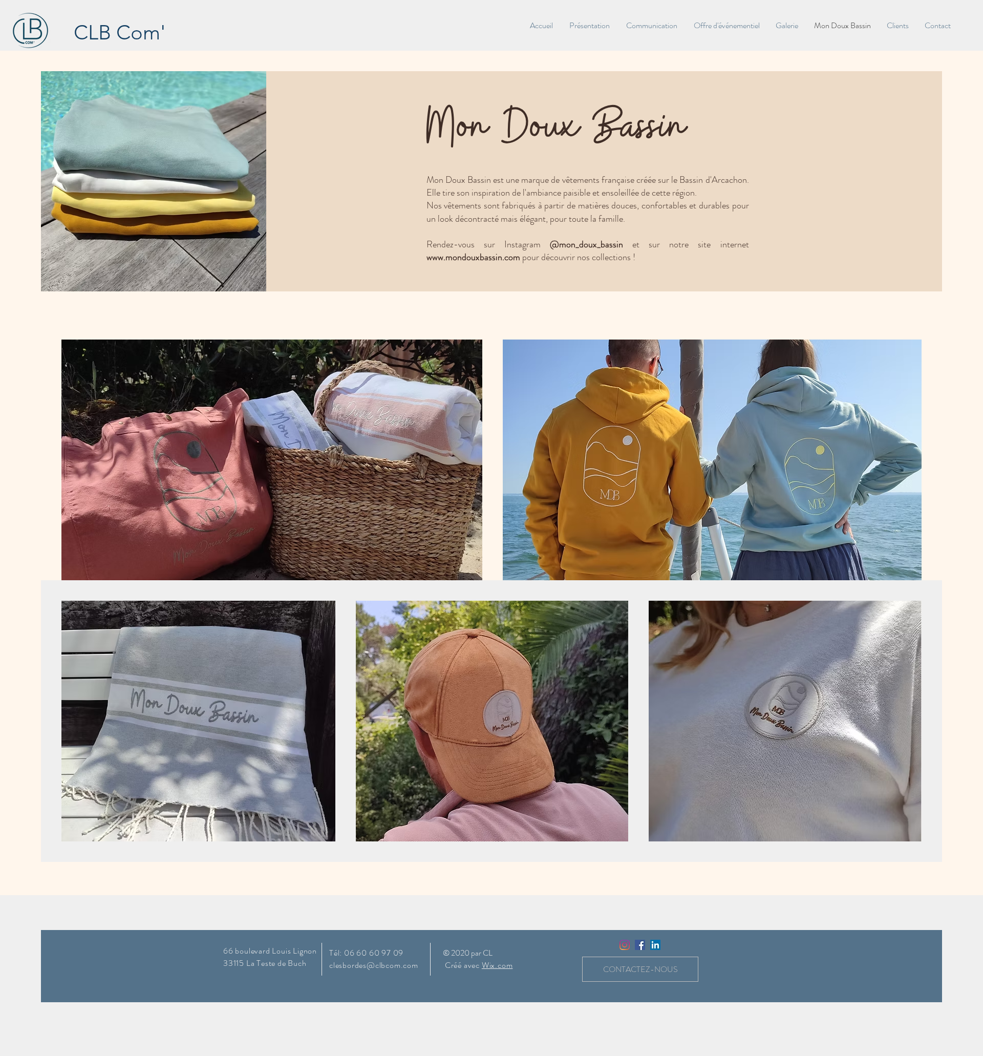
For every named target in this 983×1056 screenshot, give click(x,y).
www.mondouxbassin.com (473, 257)
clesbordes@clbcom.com (373, 965)
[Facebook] (640, 945)
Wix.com (497, 965)
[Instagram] (624, 945)
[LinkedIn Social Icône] (655, 945)
